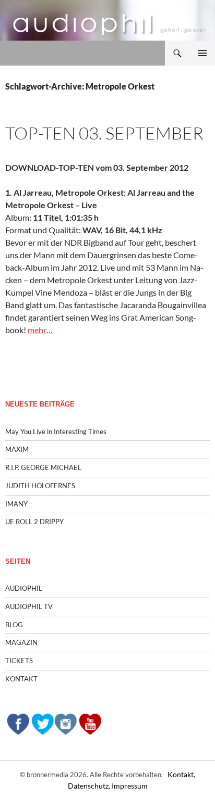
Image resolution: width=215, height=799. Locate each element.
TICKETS (19, 660)
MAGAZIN (21, 642)
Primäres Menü (202, 53)
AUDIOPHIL (23, 588)
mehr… (40, 330)
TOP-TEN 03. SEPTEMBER (104, 133)
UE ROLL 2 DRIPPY (34, 521)
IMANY (16, 504)
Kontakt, (181, 774)
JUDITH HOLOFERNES (40, 485)
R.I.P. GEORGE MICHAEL (43, 467)
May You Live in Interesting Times (55, 431)
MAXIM (17, 449)
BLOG (14, 624)
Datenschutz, (90, 785)
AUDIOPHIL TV (29, 606)
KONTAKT (21, 679)
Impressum (130, 785)
